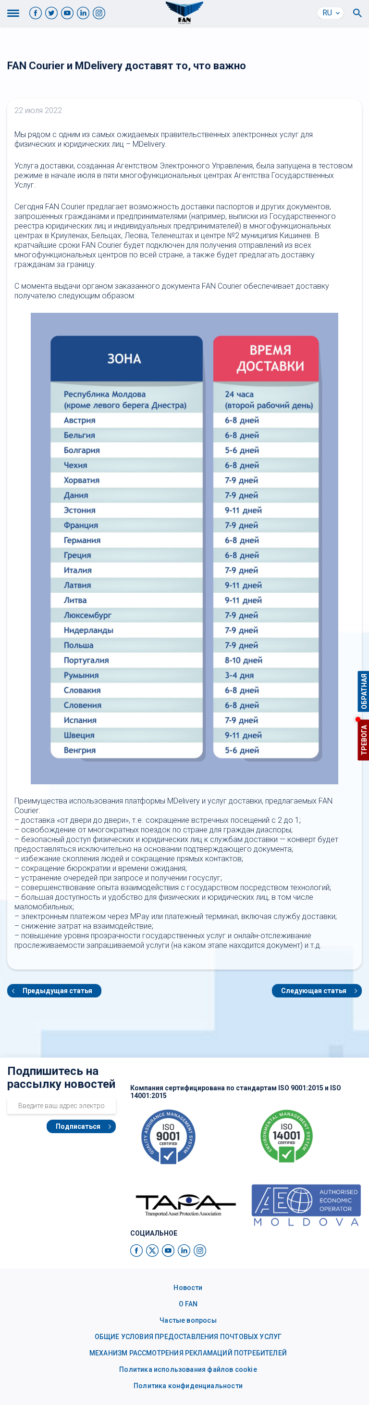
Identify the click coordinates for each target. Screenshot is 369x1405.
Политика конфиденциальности (188, 1386)
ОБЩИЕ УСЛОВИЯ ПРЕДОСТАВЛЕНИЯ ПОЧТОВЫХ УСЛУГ (188, 1337)
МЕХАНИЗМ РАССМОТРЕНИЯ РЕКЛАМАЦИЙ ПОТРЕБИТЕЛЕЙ (188, 1353)
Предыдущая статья (57, 991)
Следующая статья (313, 991)
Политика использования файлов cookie (188, 1369)
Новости (187, 1287)
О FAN (188, 1304)
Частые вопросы (188, 1320)
